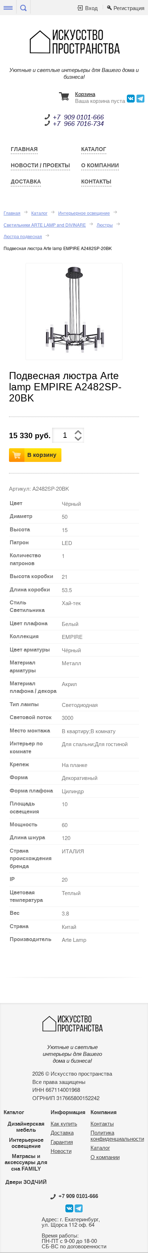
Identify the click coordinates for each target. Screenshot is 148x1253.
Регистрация (129, 8)
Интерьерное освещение (84, 213)
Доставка (26, 181)
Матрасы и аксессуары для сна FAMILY (26, 1162)
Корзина (85, 94)
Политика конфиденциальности (117, 1135)
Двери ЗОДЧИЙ (26, 1182)
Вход (91, 8)
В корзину (41, 455)
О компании (100, 165)
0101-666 (78, 1196)
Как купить (64, 1123)
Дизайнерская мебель (26, 1127)
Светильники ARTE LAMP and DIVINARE (45, 225)
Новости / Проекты (40, 165)
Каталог (93, 149)
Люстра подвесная (23, 236)
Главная (24, 149)
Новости (61, 1150)
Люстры (105, 225)
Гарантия (62, 1141)
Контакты (96, 181)
